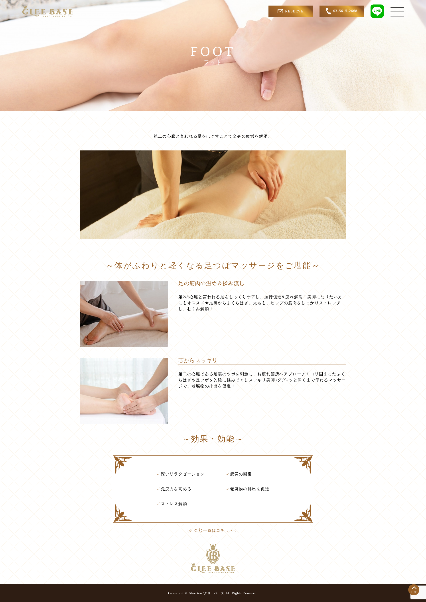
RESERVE (294, 11)
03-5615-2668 (345, 11)
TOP (414, 592)
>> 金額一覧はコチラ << (211, 530)
